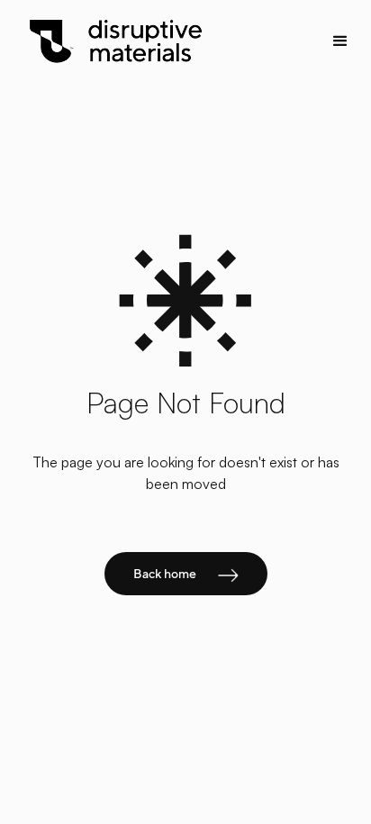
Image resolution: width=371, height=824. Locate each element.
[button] (335, 41)
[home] (149, 42)
